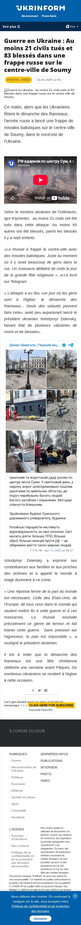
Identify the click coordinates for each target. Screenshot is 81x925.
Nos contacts (20, 845)
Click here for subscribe (51, 705)
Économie (18, 784)
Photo (46, 774)
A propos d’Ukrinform (19, 837)
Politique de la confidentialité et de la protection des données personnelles (22, 859)
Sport (15, 804)
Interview (49, 767)
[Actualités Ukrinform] (40, 7)
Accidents (18, 817)
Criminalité (18, 810)
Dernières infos (54, 754)
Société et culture (23, 797)
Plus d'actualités (40, 710)
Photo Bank (49, 16)
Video (45, 780)
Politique (17, 777)
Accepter (40, 918)
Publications (51, 760)
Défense (17, 790)
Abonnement (29, 16)
